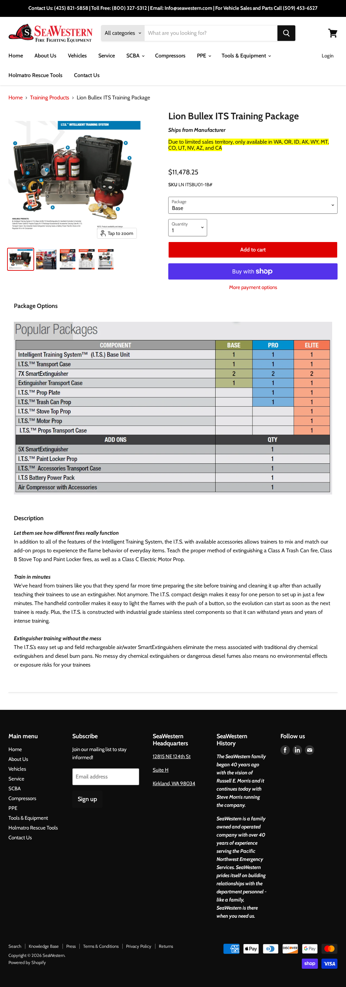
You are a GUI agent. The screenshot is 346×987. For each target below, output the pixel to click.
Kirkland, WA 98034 (174, 783)
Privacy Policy (138, 946)
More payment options (253, 287)
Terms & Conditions (101, 946)
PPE (202, 55)
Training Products (49, 98)
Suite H (161, 770)
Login (327, 56)
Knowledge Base (44, 946)
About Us (45, 55)
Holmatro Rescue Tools (35, 75)
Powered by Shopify (27, 962)
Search (14, 946)
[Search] (286, 33)
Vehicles (77, 55)
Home (15, 55)
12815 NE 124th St (172, 756)
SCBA (133, 55)
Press (71, 946)
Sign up (87, 799)
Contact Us (87, 75)
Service (106, 55)
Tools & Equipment (244, 55)
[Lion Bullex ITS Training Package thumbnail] (20, 259)
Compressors (170, 55)
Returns (166, 946)
